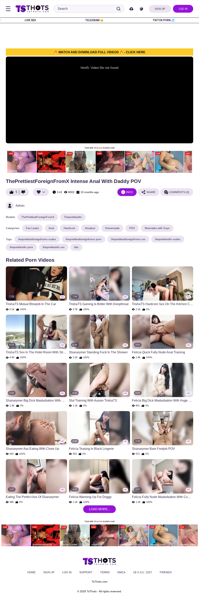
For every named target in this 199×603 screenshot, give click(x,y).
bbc (76, 247)
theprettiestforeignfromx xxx (128, 239)
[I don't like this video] (24, 192)
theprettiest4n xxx (54, 247)
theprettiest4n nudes (167, 239)
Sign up (160, 8)
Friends (166, 572)
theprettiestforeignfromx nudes (37, 239)
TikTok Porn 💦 (164, 20)
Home (31, 572)
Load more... (99, 509)
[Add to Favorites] (41, 192)
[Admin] (10, 206)
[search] (118, 9)
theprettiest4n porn (21, 247)
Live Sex (30, 20)
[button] (141, 9)
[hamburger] (8, 8)
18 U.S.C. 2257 (142, 572)
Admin (20, 205)
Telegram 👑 (94, 20)
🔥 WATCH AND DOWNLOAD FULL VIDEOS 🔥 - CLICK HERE (99, 52)
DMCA (121, 572)
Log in (183, 8)
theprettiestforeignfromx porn (83, 239)
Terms (105, 572)
